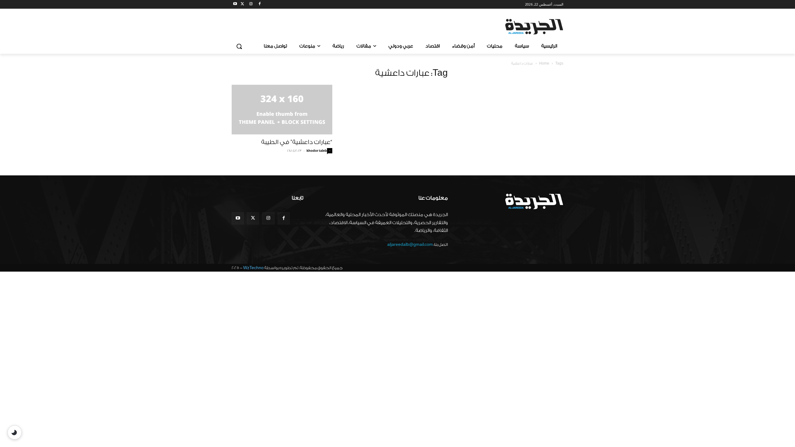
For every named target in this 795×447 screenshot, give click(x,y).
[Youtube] (235, 4)
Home (544, 63)
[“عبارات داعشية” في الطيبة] (282, 109)
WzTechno (253, 267)
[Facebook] (259, 4)
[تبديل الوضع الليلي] (14, 432)
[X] (242, 4)
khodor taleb (317, 151)
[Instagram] (251, 4)
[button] (239, 46)
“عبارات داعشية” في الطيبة (296, 142)
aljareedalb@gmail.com (410, 244)
